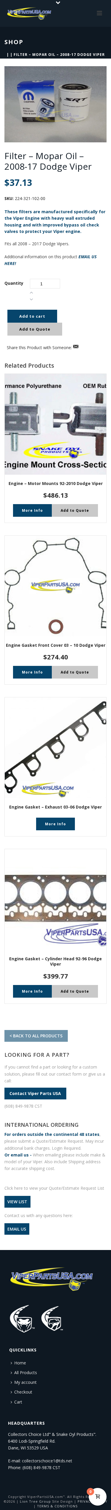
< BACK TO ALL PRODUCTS (35, 1036)
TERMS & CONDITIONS (57, 1506)
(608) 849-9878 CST (23, 1106)
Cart (18, 1402)
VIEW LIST (17, 1201)
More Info (32, 510)
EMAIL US (16, 1229)
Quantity (13, 283)
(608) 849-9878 (37, 1467)
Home (20, 1363)
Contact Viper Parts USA (35, 1093)
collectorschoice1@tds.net (47, 1461)
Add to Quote (34, 329)
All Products (25, 1372)
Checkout (23, 1392)
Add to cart (32, 316)
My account (25, 1382)
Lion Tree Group (35, 1501)
